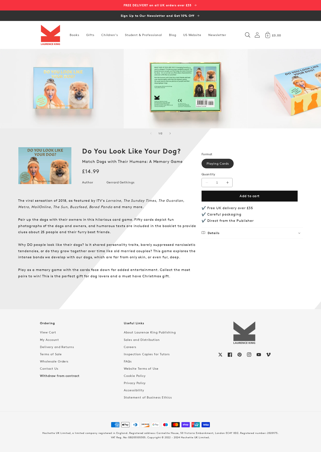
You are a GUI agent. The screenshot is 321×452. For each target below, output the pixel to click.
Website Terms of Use (141, 368)
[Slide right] (170, 133)
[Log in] (257, 35)
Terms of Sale (51, 354)
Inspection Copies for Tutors (147, 354)
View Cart (48, 332)
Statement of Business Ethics (148, 397)
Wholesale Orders (54, 361)
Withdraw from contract (59, 376)
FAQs (128, 361)
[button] (247, 34)
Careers (130, 347)
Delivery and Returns (57, 347)
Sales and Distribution (142, 340)
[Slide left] (151, 133)
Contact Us (49, 368)
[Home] (50, 34)
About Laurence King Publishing (150, 332)
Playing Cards (218, 163)
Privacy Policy (135, 383)
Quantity (208, 174)
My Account (49, 340)
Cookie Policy (134, 376)
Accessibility (134, 390)
